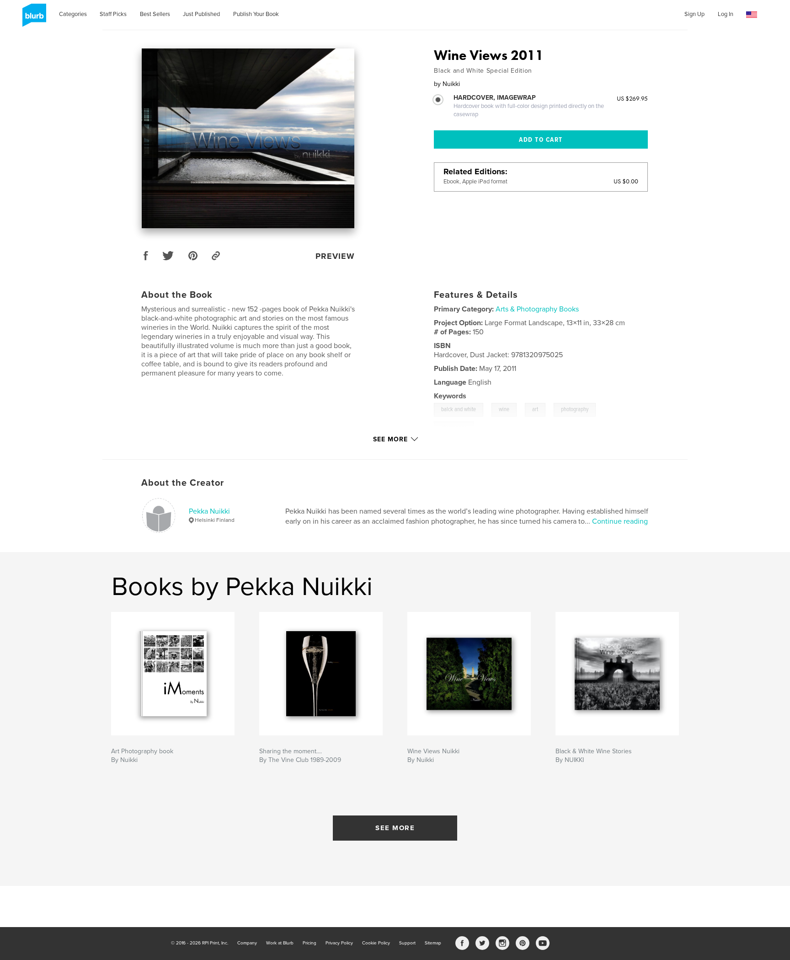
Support (407, 943)
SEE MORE (395, 828)
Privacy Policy (339, 943)
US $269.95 (632, 98)
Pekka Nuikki (209, 511)
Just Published (201, 14)
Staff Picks (113, 14)
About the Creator (182, 482)
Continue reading (620, 521)
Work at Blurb (280, 943)
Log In (725, 14)
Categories (73, 14)
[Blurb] (33, 19)
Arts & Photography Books (537, 309)
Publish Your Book (256, 14)
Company (247, 943)
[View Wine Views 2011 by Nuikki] (248, 138)
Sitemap (433, 943)
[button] (751, 15)
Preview (335, 256)
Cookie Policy (376, 943)
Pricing (309, 943)
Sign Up (694, 14)
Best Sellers (155, 14)
